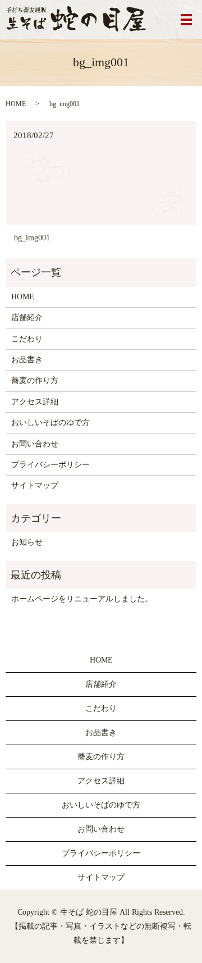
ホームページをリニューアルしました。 (82, 599)
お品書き (27, 359)
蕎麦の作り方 (34, 380)
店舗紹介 (27, 317)
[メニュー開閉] (186, 19)
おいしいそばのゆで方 (50, 422)
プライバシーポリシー (50, 464)
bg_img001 (32, 238)
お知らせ (27, 542)
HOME (16, 104)
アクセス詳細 (34, 402)
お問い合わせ (34, 444)
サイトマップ (34, 485)
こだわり (27, 339)
